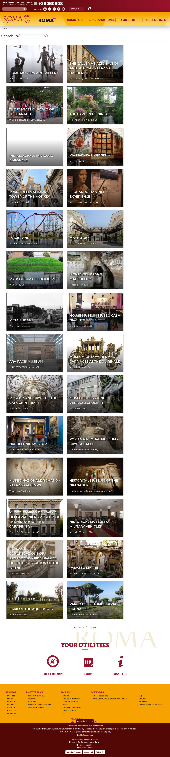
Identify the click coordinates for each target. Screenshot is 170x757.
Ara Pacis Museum (26, 361)
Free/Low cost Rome (72, 708)
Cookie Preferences (85, 721)
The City (31, 699)
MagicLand (19, 238)
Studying (11, 702)
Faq (140, 696)
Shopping (11, 714)
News (65, 705)
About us (142, 699)
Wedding (11, 708)
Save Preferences (74, 752)
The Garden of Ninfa (89, 114)
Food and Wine (69, 711)
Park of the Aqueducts (31, 609)
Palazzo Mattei (84, 568)
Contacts (143, 702)
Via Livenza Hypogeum (90, 155)
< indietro (77, 627)
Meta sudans (21, 320)
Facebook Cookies (86, 745)
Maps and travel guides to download (109, 699)
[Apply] (45, 36)
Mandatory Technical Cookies (86, 739)
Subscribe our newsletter (151, 705)
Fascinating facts (36, 708)
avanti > (93, 627)
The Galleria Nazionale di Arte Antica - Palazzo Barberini (94, 68)
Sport (10, 699)
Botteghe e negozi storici (39, 705)
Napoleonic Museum (28, 444)
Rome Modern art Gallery (33, 73)
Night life (11, 711)
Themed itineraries (71, 699)
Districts (32, 702)
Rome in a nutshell (36, 696)
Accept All (88, 752)
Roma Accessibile (100, 696)
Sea (64, 714)
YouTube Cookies (86, 747)
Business (11, 696)
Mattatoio (79, 238)
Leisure (10, 705)
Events (66, 696)
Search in (9, 36)
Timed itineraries (70, 702)
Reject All (100, 752)
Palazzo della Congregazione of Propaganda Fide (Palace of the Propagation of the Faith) (34, 558)
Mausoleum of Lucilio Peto (34, 279)
